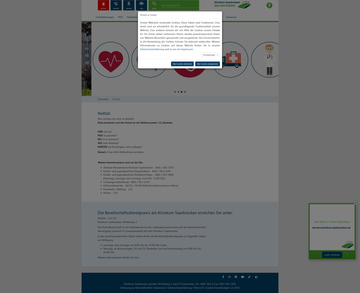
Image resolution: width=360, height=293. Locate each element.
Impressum (187, 49)
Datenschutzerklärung (152, 49)
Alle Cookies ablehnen (182, 64)
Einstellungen (209, 55)
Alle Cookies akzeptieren (207, 64)
